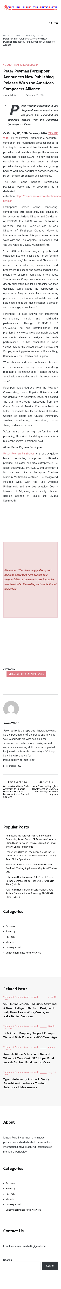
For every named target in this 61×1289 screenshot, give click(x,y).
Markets (10, 942)
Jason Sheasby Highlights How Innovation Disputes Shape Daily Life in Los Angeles (44, 788)
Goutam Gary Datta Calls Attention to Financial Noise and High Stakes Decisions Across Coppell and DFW (16, 789)
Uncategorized (13, 947)
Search (7, 1260)
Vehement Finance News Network (20, 65)
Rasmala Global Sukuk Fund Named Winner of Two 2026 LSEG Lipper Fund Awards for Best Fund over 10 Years (28, 1058)
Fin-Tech (10, 937)
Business (10, 926)
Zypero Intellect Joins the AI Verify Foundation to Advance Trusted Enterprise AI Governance (26, 1083)
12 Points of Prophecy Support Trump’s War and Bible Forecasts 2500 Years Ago (30, 1035)
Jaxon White (9, 95)
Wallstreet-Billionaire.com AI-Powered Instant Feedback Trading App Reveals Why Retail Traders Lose (31, 868)
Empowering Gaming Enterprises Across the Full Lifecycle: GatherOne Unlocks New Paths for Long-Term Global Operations (31, 856)
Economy (10, 931)
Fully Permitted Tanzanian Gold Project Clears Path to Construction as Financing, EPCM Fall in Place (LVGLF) (30, 881)
